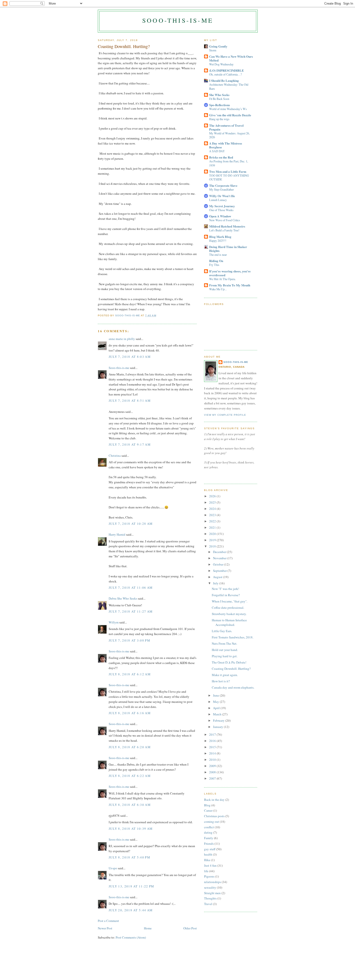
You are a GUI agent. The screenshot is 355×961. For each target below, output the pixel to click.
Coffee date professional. (228, 607)
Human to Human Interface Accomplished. (229, 622)
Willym (114, 622)
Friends (209, 843)
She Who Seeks (219, 94)
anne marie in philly (122, 339)
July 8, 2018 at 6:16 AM (130, 713)
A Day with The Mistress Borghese (225, 145)
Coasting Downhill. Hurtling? (231, 668)
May (216, 701)
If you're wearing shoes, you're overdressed (230, 273)
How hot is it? (221, 681)
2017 (213, 734)
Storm (212, 50)
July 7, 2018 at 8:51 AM (130, 400)
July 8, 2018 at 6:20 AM (130, 747)
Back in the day (214, 799)
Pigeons (209, 876)
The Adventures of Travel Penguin (226, 127)
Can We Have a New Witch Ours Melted (231, 58)
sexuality (210, 887)
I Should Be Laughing (224, 80)
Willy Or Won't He (222, 196)
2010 (213, 759)
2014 (213, 753)
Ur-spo (113, 868)
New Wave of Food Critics (224, 220)
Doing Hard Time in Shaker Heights (228, 248)
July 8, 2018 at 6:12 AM (130, 674)
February (219, 720)
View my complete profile (225, 415)
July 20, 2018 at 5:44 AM (131, 910)
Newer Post (105, 928)
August (218, 577)
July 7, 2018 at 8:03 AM (130, 356)
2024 (213, 508)
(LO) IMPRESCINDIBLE (226, 70)
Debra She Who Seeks (123, 598)
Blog (207, 805)
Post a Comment (108, 921)
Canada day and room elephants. (233, 687)
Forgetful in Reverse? (226, 595)
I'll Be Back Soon (219, 99)
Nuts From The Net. (224, 643)
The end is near (218, 254)
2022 (213, 521)
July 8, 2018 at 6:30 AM (130, 804)
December (220, 552)
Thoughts (210, 898)
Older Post (190, 928)
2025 (213, 502)
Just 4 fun (210, 865)
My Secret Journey (222, 206)
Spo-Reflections (219, 105)
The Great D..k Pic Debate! (229, 662)
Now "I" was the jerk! (225, 589)
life (206, 871)
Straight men (212, 893)
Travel (208, 904)
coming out (211, 821)
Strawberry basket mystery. (229, 614)
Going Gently (218, 46)
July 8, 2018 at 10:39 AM (131, 828)
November (220, 558)
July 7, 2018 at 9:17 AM (130, 444)
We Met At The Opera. (222, 279)
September (220, 570)
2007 (213, 778)
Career (208, 810)
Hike (207, 860)
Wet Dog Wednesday (221, 64)
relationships (212, 882)
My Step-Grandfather (221, 189)
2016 (213, 741)
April (216, 708)
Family (208, 838)
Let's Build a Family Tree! (224, 230)
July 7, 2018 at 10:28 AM (131, 523)
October (218, 564)
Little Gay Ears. (222, 631)
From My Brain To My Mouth (229, 285)
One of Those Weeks (221, 210)
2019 (213, 540)
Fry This (214, 265)
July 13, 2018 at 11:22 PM (131, 886)
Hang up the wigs (219, 119)
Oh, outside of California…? (225, 74)
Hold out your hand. (225, 650)
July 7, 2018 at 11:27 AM (131, 611)
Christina (115, 455)
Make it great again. (225, 675)
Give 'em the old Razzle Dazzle (230, 115)
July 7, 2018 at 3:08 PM (129, 640)
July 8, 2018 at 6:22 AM (130, 776)
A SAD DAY (217, 151)
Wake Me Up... (218, 289)
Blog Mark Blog (220, 236)
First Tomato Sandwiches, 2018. (232, 637)
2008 (213, 772)
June (216, 695)
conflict (209, 827)
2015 (213, 747)
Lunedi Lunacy (218, 200)
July (216, 583)
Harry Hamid (117, 534)
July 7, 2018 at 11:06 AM (131, 587)
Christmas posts (214, 816)
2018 (213, 546)
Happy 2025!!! (217, 240)
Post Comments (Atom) (131, 937)
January (218, 727)
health (208, 854)
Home (148, 928)
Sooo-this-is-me (177, 20)
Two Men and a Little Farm (227, 171)
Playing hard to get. (224, 656)
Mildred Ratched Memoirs (227, 226)
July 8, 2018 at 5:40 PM (129, 857)
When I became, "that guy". (229, 601)
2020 (213, 534)
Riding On (216, 260)
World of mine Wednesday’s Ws (228, 109)
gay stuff (209, 849)
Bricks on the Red (221, 157)
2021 (213, 527)
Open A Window (220, 216)
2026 (213, 496)
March (217, 714)
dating (208, 832)
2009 (213, 766)
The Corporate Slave (223, 185)
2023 (213, 515)
